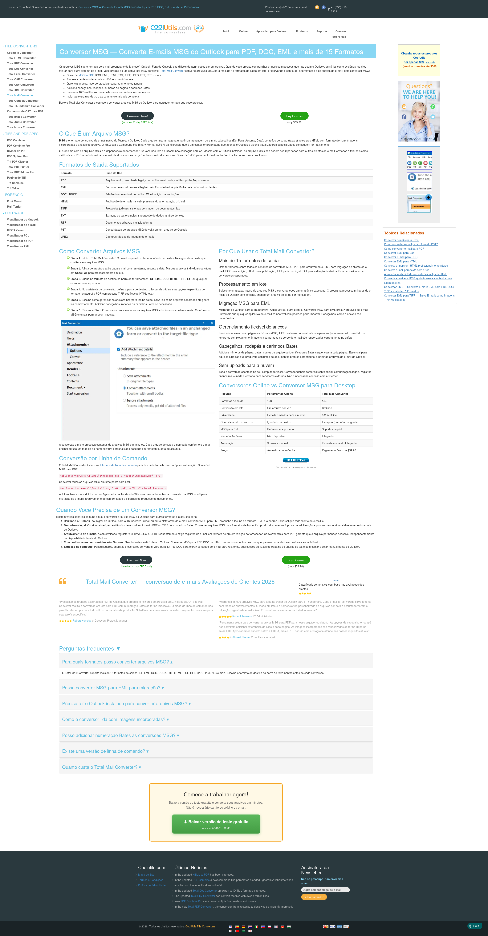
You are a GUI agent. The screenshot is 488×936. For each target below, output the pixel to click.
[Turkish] (283, 926)
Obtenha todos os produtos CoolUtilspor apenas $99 (419, 57)
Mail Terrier (14, 206)
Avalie (336, 580)
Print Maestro (15, 201)
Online (243, 31)
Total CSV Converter (203, 896)
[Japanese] (250, 931)
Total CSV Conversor (20, 84)
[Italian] (257, 926)
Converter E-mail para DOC (400, 257)
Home (11, 7)
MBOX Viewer (15, 230)
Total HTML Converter (21, 58)
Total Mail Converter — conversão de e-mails (46, 7)
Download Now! (137, 116)
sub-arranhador (314, 897)
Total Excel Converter (21, 74)
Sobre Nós (339, 37)
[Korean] (231, 931)
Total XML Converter (20, 90)
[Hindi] (289, 926)
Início (226, 31)
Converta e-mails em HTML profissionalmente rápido (416, 265)
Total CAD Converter (20, 79)
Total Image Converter (21, 116)
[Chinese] (237, 931)
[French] (276, 926)
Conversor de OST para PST (25, 111)
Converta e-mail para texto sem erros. (407, 270)
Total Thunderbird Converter (25, 106)
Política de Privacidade (152, 885)
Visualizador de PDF (20, 241)
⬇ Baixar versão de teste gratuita (216, 824)
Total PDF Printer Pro (20, 172)
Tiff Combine (15, 183)
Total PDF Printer (18, 167)
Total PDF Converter (20, 63)
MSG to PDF (86, 75)
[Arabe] (244, 931)
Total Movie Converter (21, 127)
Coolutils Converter (19, 52)
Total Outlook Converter (22, 100)
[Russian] (263, 926)
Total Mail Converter (20, 95)
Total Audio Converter (21, 122)
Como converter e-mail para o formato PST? (411, 244)
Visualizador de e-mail (21, 225)
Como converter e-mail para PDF (404, 248)
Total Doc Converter (20, 68)
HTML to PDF (201, 874)
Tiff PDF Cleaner (17, 161)
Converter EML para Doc (399, 253)
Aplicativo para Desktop (271, 31)
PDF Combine (16, 140)
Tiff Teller (13, 188)
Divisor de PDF (16, 151)
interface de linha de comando (118, 465)
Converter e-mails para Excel (401, 240)
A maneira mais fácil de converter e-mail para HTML (415, 274)
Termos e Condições (150, 880)
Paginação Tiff (16, 177)
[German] (244, 926)
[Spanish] (237, 926)
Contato (341, 31)
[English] (231, 926)
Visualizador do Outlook (23, 219)
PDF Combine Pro (18, 145)
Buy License (294, 116)
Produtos (302, 31)
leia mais (430, 62)
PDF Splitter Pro (17, 156)
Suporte (322, 31)
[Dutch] (250, 926)
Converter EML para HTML (400, 261)
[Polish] (270, 926)
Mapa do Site (146, 874)
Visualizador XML (18, 246)
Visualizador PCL (18, 235)
